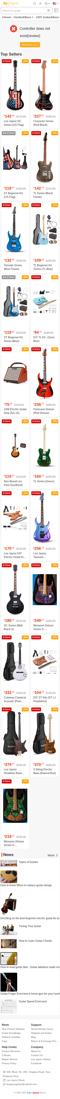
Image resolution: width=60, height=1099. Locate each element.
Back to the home (30, 45)
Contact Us (37, 1055)
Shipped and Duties (41, 1033)
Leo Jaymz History (40, 1059)
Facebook (36, 1063)
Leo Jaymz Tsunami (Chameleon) (41, 557)
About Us (36, 1051)
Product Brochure (11, 1051)
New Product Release (13, 1029)
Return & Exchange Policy (44, 1041)
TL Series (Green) (43, 481)
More (51, 855)
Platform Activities (11, 1037)
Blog (33, 1037)
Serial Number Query (42, 1029)
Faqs (4, 1041)
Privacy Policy (9, 1063)
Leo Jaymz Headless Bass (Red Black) (13, 773)
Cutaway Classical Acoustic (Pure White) (15, 701)
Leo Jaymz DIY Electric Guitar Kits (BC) (15, 557)
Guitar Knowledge (11, 1033)
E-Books (6, 1055)
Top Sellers (11, 54)
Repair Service (9, 1059)
